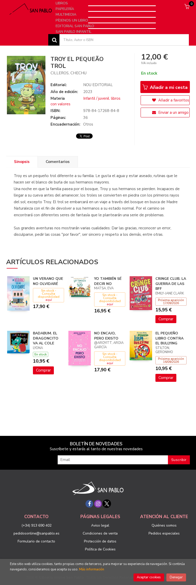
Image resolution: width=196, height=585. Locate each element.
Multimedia (66, 14)
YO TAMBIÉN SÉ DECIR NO (107, 281)
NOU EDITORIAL (98, 84)
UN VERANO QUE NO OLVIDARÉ (48, 281)
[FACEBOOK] (89, 504)
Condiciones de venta (100, 533)
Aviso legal (100, 525)
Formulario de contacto (36, 541)
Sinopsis (22, 161)
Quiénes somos (164, 525)
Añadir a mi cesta (168, 87)
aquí (48, 300)
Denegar (176, 577)
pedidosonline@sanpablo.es (36, 533)
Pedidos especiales (164, 533)
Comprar (165, 319)
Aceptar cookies (149, 577)
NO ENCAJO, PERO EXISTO (106, 336)
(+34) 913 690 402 (36, 525)
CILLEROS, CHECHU (69, 73)
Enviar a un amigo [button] (173, 112)
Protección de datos (100, 541)
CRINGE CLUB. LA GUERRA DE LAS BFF (170, 283)
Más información (91, 569)
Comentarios (58, 161)
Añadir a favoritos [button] (173, 100)
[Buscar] (53, 40)
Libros (62, 3)
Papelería (65, 8)
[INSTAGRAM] (98, 504)
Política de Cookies (100, 549)
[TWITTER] (107, 504)
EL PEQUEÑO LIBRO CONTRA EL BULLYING (169, 338)
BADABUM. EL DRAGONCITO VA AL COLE (45, 338)
